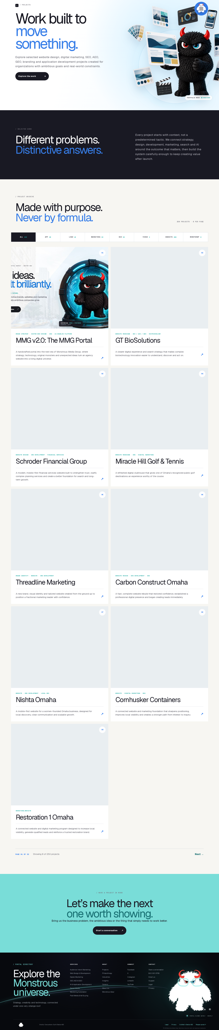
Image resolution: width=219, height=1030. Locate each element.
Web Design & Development (80, 973)
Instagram (131, 977)
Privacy (151, 988)
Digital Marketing (76, 977)
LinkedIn (130, 981)
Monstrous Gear (108, 992)
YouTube (130, 984)
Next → (199, 854)
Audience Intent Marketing (80, 970)
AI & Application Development (81, 984)
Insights (105, 981)
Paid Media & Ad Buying (79, 996)
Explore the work (32, 76)
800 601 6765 (154, 973)
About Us (105, 988)
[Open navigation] (201, 8)
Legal (151, 984)
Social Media (75, 988)
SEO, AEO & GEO (76, 981)
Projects (105, 970)
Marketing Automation (78, 992)
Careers (105, 984)
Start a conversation (109, 930)
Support (151, 981)
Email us (152, 977)
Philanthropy (107, 973)
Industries (106, 977)
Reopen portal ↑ (201, 1025)
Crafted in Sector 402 (186, 1025)
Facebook (131, 970)
